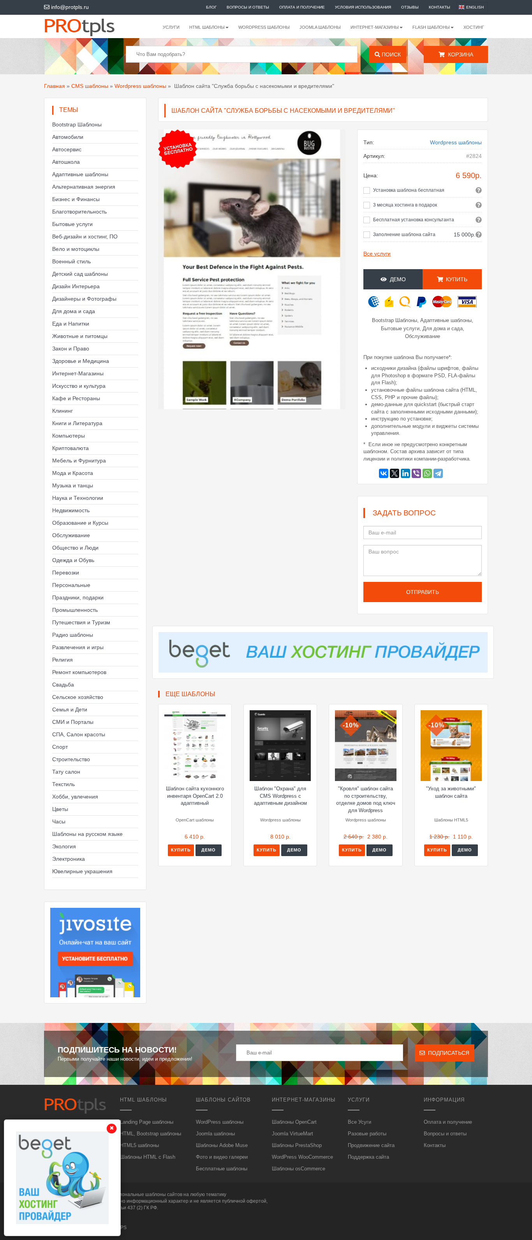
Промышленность (75, 610)
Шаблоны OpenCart (294, 1122)
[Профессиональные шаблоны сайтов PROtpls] (90, 26)
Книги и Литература (77, 423)
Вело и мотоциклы (75, 249)
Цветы (60, 809)
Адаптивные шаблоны (80, 174)
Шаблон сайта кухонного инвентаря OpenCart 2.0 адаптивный (195, 796)
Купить (181, 850)
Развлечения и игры (78, 647)
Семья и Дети (69, 709)
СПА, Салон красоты (78, 734)
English (475, 7)
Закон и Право (70, 348)
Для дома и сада (73, 311)
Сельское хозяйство (77, 697)
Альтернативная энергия (83, 187)
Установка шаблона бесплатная (408, 190)
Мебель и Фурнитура (79, 460)
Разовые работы (367, 1134)
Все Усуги (359, 1122)
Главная (54, 86)
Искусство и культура (79, 386)
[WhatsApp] (427, 473)
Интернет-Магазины (78, 373)
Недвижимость (71, 510)
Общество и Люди (75, 548)
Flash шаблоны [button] (431, 27)
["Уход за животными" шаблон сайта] (451, 745)
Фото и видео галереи (222, 1157)
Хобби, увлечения (75, 796)
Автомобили (67, 137)
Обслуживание (71, 535)
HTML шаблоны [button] (207, 27)
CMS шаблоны (89, 86)
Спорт (60, 747)
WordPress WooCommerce (302, 1157)
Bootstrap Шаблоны (77, 124)
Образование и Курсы (80, 523)
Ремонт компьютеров (79, 672)
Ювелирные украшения (82, 871)
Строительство (71, 759)
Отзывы (410, 7)
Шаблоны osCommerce (298, 1169)
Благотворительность (79, 211)
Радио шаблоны (72, 635)
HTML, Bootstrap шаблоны (150, 1134)
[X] (394, 473)
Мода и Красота (72, 473)
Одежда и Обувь (73, 560)
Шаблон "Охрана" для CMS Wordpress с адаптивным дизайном (280, 796)
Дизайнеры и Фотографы (84, 299)
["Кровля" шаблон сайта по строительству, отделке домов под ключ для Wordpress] (365, 745)
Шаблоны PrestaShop (297, 1145)
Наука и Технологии (77, 498)
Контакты (439, 7)
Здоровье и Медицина (80, 361)
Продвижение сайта (371, 1145)
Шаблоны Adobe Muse (222, 1145)
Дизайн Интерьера (76, 286)
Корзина (459, 54)
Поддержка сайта (368, 1157)
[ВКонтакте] (383, 473)
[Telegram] (438, 473)
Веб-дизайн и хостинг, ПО (85, 236)
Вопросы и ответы (248, 7)
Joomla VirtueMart (292, 1134)
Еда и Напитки (70, 324)
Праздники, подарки (78, 597)
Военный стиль (71, 261)
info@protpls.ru (69, 7)
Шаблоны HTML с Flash (147, 1157)
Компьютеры (68, 436)
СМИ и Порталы (72, 722)
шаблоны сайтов (163, 1194)
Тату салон (66, 772)
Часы (58, 821)
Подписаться (447, 1053)
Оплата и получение (302, 7)
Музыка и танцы (72, 485)
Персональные (71, 585)
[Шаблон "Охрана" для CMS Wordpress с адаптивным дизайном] (280, 745)
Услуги (171, 27)
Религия (62, 660)
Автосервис (66, 149)
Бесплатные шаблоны (221, 1169)
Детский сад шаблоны (80, 274)
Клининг (62, 411)
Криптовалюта (70, 448)
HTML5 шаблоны (139, 1145)
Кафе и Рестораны (76, 398)
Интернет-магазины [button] (375, 27)
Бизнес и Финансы (76, 199)
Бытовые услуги (72, 224)
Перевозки (65, 572)
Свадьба (63, 684)
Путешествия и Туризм (81, 622)
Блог (211, 7)
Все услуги (377, 253)
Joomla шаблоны (320, 27)
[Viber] (416, 473)
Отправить (422, 592)
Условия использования (363, 7)
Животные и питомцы (79, 336)
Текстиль (63, 784)
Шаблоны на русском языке (87, 834)
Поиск (390, 54)
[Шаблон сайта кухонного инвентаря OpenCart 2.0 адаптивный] (194, 745)
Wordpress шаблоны (140, 86)
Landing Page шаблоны (146, 1122)
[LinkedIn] (405, 473)
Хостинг (473, 27)
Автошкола (66, 162)
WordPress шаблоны (264, 27)
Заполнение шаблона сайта (404, 234)
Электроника (68, 859)
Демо (396, 279)
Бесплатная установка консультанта (413, 219)
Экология (64, 846)
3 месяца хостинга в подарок (405, 205)
